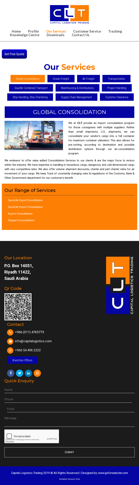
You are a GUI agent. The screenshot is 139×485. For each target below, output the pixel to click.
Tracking (115, 31)
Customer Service (87, 31)
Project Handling (116, 88)
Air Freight (88, 79)
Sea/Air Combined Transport (31, 88)
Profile (33, 31)
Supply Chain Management (76, 97)
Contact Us (81, 35)
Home (16, 31)
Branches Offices (22, 360)
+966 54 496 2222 (28, 350)
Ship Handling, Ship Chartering (30, 97)
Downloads (56, 35)
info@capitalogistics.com (33, 341)
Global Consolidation (27, 79)
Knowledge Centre (24, 35)
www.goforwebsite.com (113, 473)
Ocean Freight (61, 79)
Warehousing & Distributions (77, 88)
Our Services (56, 31)
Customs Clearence (116, 97)
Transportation (116, 79)
